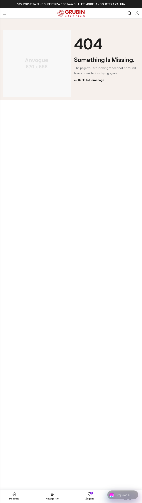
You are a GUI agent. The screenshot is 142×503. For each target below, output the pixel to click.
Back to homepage (91, 80)
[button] (122, 495)
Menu (4, 13)
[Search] (129, 13)
